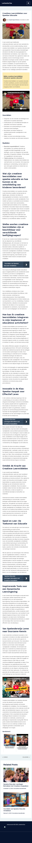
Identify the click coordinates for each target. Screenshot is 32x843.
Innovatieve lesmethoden (20, 788)
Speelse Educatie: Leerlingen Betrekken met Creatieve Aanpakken (15, 785)
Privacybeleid (16, 835)
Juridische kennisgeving (16, 839)
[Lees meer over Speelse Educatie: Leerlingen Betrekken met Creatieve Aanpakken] (16, 775)
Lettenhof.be (7, 3)
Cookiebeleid (16, 837)
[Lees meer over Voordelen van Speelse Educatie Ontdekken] (16, 799)
